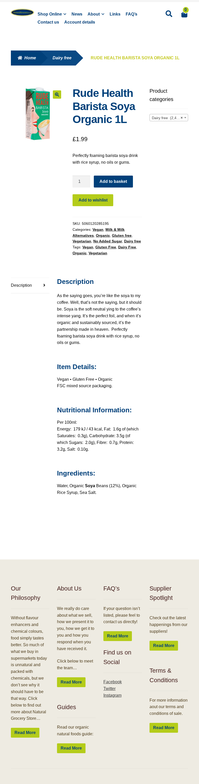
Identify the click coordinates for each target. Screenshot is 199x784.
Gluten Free (105, 247)
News (77, 14)
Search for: (169, 14)
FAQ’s (131, 14)
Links (115, 14)
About (94, 14)
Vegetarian (82, 241)
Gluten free (122, 235)
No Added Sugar (107, 241)
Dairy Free (127, 247)
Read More (25, 732)
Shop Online (50, 14)
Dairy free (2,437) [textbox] (167, 118)
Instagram (112, 695)
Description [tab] (21, 285)
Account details (79, 22)
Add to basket (113, 181)
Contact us (48, 22)
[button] (57, 94)
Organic (103, 235)
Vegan (98, 229)
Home (30, 58)
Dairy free (62, 58)
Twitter (109, 688)
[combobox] (169, 117)
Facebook (112, 682)
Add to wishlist (93, 200)
